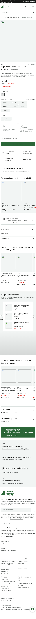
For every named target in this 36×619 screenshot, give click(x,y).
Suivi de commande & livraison (8, 581)
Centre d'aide (4, 579)
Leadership (4, 543)
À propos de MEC (5, 541)
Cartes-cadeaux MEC (23, 587)
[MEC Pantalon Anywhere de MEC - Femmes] (25, 270)
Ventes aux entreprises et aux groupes (8, 551)
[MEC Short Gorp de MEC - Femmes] (25, 383)
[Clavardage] (32, 609)
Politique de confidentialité (7, 598)
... (2, 17)
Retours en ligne (5, 571)
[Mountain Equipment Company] (18, 492)
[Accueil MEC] (5, 6)
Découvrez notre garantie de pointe (13, 483)
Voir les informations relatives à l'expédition (15, 449)
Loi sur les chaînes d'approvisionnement (11, 607)
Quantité (3, 115)
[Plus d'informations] (3, 22)
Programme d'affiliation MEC (8, 554)
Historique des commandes (8, 561)
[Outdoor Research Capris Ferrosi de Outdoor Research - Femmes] (9, 269)
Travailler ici (4, 548)
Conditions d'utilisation (6, 600)
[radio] (3, 94)
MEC (2, 64)
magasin (30, 129)
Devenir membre (28, 432)
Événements (21, 581)
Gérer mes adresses (6, 567)
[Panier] (25, 6)
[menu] (33, 6)
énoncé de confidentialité (16, 519)
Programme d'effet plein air (25, 583)
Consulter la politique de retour (12, 459)
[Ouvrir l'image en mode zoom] (18, 41)
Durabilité (20, 585)
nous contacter (31, 517)
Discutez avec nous (6, 590)
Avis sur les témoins (6, 605)
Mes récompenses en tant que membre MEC (7, 564)
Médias (3, 546)
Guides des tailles (30, 99)
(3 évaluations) (14, 69)
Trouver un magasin (23, 561)
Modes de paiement (6, 569)
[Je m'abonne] (33, 510)
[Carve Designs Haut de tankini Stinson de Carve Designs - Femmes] (9, 383)
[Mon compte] (29, 6)
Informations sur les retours (8, 584)
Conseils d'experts (6, 586)
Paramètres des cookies (7, 573)
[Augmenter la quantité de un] (10, 119)
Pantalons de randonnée (12, 17)
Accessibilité (4, 603)
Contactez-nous (5, 588)
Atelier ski (20, 565)
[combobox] (18, 12)
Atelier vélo (21, 563)
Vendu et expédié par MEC (10, 138)
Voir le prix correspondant (10, 472)
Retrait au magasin (22, 568)
